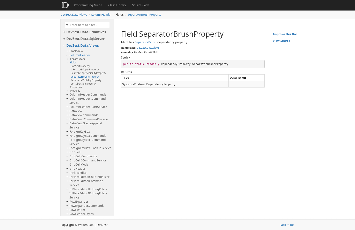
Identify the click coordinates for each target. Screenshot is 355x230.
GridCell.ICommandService (87, 160)
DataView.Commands (83, 115)
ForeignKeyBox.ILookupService (90, 148)
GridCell (75, 152)
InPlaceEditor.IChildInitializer (89, 177)
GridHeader (77, 168)
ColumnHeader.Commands (87, 94)
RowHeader (77, 210)
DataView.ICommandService (88, 119)
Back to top (287, 225)
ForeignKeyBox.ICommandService (87, 142)
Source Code (140, 5)
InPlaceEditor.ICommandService (86, 183)
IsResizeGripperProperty (85, 69)
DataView (75, 111)
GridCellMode (78, 164)
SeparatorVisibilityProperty (86, 80)
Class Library (117, 5)
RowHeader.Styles (81, 214)
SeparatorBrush (146, 42)
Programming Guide (88, 5)
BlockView (76, 51)
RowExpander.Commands (86, 206)
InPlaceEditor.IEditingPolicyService (88, 195)
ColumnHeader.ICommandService (87, 101)
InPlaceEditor (78, 173)
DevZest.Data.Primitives (86, 32)
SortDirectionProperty (83, 83)
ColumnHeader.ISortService (88, 107)
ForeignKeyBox (79, 131)
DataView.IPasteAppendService (85, 125)
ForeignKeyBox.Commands (87, 136)
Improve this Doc (285, 34)
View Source (281, 41)
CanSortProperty (80, 66)
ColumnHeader (101, 14)
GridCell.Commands (83, 156)
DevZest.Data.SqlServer (85, 38)
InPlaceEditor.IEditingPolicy (88, 189)
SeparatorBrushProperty (144, 14)
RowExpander (78, 201)
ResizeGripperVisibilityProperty (88, 73)
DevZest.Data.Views (73, 14)
